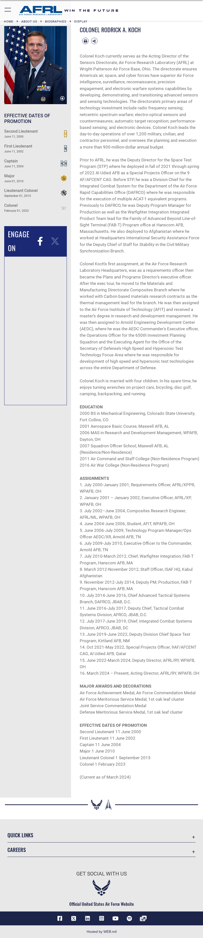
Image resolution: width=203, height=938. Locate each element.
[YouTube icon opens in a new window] (115, 918)
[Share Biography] (94, 41)
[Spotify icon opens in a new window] (129, 918)
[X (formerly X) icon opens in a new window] (73, 918)
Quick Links (20, 835)
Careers (16, 849)
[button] (8, 10)
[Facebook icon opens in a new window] (59, 918)
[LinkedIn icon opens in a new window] (87, 918)
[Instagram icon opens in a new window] (101, 918)
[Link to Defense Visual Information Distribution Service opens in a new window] (143, 918)
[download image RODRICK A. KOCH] (62, 98)
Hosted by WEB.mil (102, 932)
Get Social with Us (101, 874)
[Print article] (85, 41)
